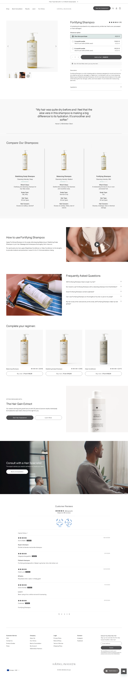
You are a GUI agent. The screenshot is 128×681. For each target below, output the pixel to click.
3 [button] (64, 614)
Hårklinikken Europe (66, 670)
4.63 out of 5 (69, 511)
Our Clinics (41, 8)
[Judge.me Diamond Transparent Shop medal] (68, 522)
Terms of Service (58, 643)
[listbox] (64, 2)
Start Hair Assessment (20, 418)
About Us (32, 638)
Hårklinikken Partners (36, 648)
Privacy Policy (57, 638)
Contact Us (9, 641)
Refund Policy (57, 641)
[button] (67, 614)
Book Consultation (17, 8)
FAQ (7, 638)
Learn (34, 8)
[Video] (97, 244)
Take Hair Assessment (102, 8)
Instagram (80, 638)
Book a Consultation (17, 472)
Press (7, 646)
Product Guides (10, 643)
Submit (111, 647)
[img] (22, 538)
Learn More (48, 418)
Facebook (80, 641)
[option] (32, 46)
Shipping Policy (58, 646)
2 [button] (61, 614)
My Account (33, 646)
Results (27, 8)
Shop (7, 8)
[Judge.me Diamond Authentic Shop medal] (59, 522)
